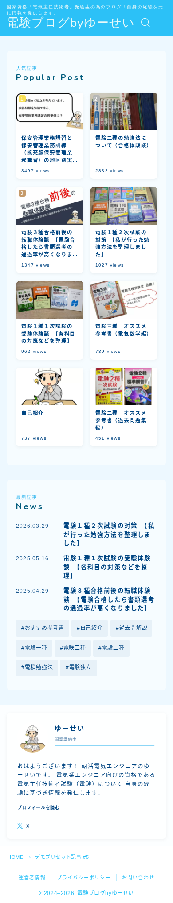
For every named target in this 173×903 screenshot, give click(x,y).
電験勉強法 (39, 667)
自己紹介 (91, 628)
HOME (15, 857)
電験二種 (113, 648)
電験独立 (80, 667)
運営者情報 (32, 877)
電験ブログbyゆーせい (71, 23)
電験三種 (74, 648)
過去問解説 (133, 628)
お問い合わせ (138, 877)
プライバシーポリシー (84, 877)
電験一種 (36, 648)
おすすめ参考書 (44, 628)
